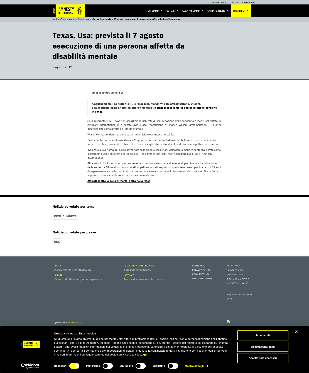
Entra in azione (216, 11)
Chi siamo (153, 11)
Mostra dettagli (194, 365)
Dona (58, 265)
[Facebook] (230, 304)
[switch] (108, 366)
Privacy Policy (201, 269)
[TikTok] (244, 310)
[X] (237, 304)
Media (235, 2)
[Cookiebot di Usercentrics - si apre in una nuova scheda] (30, 366)
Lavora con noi (220, 2)
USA (57, 242)
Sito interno (248, 2)
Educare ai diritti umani (139, 265)
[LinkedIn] (230, 310)
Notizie (170, 11)
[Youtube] (244, 304)
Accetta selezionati (263, 346)
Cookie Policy (200, 274)
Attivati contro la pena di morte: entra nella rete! (118, 181)
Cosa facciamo (191, 11)
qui (145, 354)
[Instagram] (252, 304)
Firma (58, 275)
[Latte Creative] (236, 321)
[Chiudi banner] (296, 331)
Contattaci (199, 265)
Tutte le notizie (68, 19)
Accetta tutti (263, 335)
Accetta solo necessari (263, 357)
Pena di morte (84, 19)
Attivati (129, 275)
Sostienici (239, 11)
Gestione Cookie (202, 278)
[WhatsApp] (237, 310)
